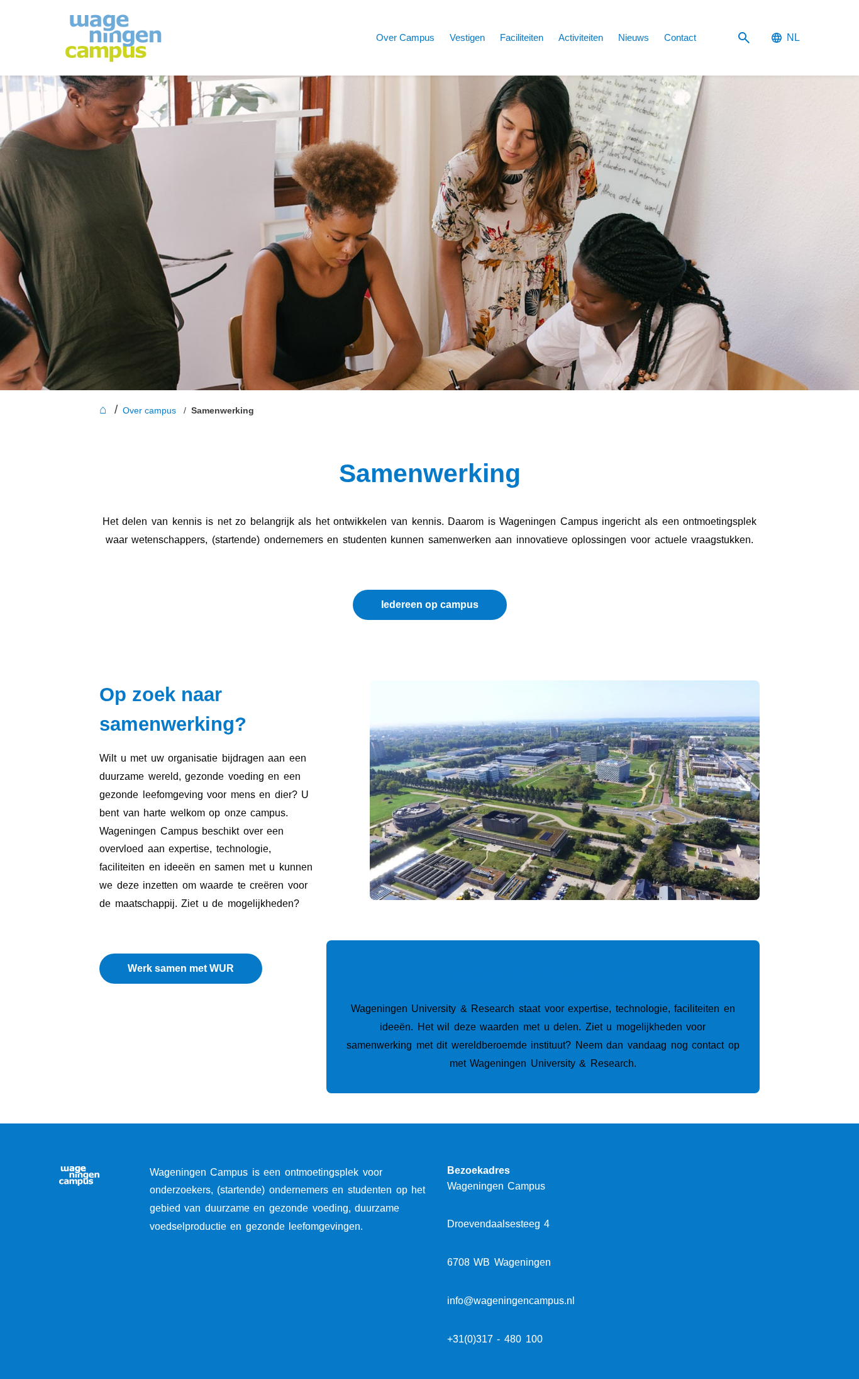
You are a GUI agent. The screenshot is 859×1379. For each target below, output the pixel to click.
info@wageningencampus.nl (511, 1300)
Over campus (149, 410)
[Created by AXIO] (790, 1174)
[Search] (743, 38)
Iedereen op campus (430, 604)
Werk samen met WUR (181, 968)
